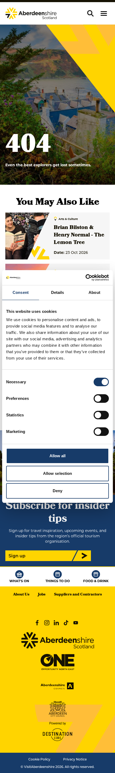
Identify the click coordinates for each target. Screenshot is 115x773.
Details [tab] (57, 292)
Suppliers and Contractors (78, 595)
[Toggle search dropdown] (90, 13)
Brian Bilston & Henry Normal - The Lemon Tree (79, 235)
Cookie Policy (39, 759)
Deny (57, 490)
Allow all (57, 455)
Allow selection (57, 473)
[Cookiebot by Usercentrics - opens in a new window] (85, 277)
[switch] (101, 398)
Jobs (41, 595)
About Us (21, 595)
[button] (104, 13)
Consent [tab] (21, 292)
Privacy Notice (75, 759)
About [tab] (94, 292)
